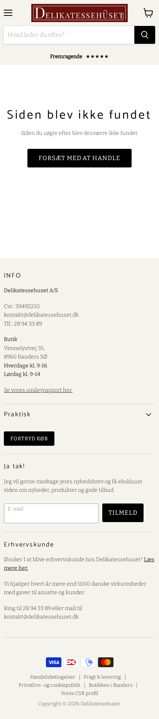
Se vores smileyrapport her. (38, 390)
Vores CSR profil (79, 693)
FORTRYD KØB (29, 438)
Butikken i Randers (110, 685)
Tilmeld (122, 512)
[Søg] (144, 35)
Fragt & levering (102, 677)
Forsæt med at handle (79, 158)
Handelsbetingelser (52, 677)
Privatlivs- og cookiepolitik (49, 685)
